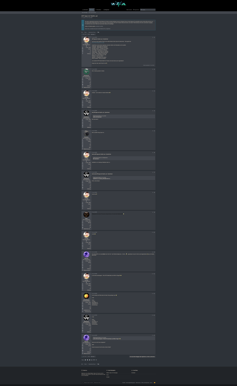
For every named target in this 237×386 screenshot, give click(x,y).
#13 (154, 293)
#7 (154, 172)
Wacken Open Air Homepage (112, 372)
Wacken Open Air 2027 (88, 382)
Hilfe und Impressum (145, 382)
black (86, 218)
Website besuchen (87, 87)
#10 (154, 232)
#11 (154, 252)
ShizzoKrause (86, 299)
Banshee (86, 258)
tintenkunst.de (88, 311)
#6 (154, 152)
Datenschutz (138, 382)
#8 (154, 192)
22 (88, 34)
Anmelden (133, 372)
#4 (154, 110)
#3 (154, 90)
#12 (154, 273)
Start (151, 382)
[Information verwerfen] (153, 21)
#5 (154, 130)
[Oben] (153, 383)
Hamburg (89, 53)
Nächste (92, 34)
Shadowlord (86, 117)
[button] (102, 9)
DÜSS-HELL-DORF (87, 228)
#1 (154, 37)
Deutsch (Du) (98, 382)
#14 (154, 315)
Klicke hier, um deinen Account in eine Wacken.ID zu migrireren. (98, 28)
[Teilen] (153, 37)
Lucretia (84, 17)
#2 (154, 69)
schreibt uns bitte (99, 26)
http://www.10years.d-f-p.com (98, 42)
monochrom (86, 75)
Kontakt (124, 382)
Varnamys (86, 137)
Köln (90, 147)
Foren (107, 374)
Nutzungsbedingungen (130, 382)
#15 (154, 335)
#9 (154, 212)
